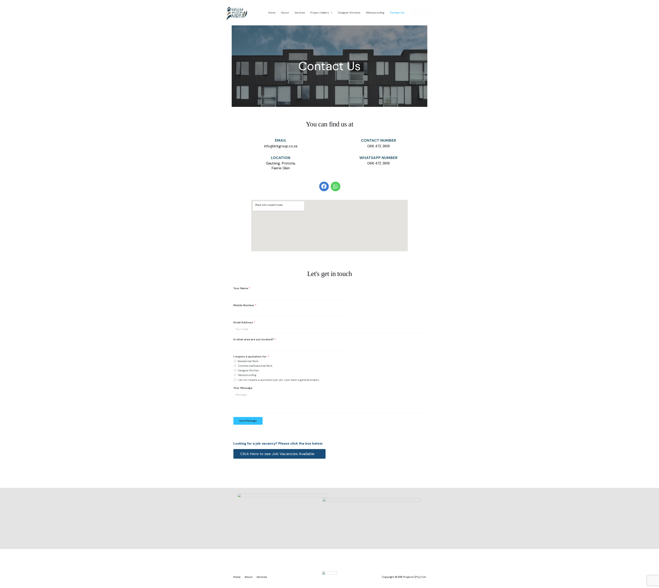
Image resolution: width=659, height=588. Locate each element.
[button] (279, 454)
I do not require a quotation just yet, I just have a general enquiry (278, 380)
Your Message (242, 388)
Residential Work (248, 361)
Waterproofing (375, 12)
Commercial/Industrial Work (255, 366)
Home (271, 12)
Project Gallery (319, 12)
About (285, 12)
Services (299, 12)
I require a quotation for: (251, 356)
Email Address (244, 322)
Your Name (241, 288)
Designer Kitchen (248, 370)
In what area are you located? (254, 339)
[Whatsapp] (335, 186)
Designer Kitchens (349, 12)
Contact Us (397, 12)
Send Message (248, 420)
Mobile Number (244, 305)
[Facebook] (324, 186)
